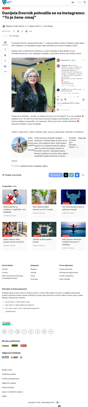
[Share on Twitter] (18, 31)
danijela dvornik (26, 166)
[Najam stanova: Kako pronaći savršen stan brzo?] (14, 229)
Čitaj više (82, 138)
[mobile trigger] (84, 2)
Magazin (6, 8)
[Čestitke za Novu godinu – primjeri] (44, 229)
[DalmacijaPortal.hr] (7, 2)
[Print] (26, 31)
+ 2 (77, 147)
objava (45, 166)
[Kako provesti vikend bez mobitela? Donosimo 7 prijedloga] (73, 229)
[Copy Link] (22, 31)
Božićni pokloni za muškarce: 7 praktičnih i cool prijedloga (15, 209)
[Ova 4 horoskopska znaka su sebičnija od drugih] (73, 196)
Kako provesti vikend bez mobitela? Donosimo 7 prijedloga (71, 242)
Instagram (38, 166)
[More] (31, 31)
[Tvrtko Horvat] (19, 145)
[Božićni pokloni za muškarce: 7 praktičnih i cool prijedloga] (14, 196)
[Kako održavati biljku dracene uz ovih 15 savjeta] (44, 196)
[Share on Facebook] (14, 31)
